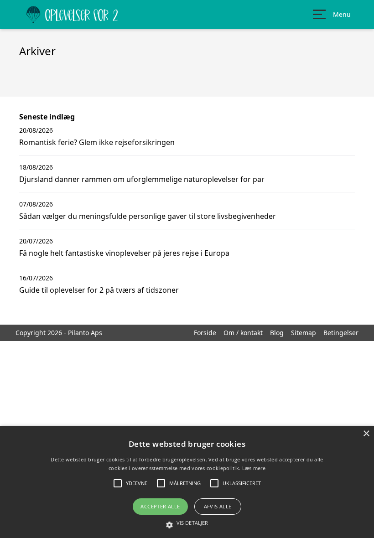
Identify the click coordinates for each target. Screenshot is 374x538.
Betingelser (340, 332)
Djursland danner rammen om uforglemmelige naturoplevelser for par (142, 179)
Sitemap (303, 332)
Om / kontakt (243, 332)
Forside (205, 332)
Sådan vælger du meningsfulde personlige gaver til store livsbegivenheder (147, 216)
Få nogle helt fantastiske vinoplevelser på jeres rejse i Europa (124, 253)
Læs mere (253, 468)
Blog (277, 332)
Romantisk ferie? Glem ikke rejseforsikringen (97, 142)
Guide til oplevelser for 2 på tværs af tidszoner (99, 290)
